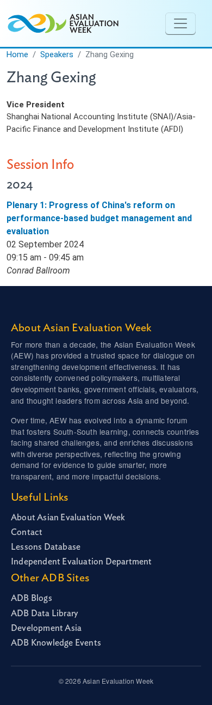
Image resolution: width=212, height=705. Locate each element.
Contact (26, 532)
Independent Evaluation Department (81, 561)
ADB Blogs (31, 598)
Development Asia (46, 628)
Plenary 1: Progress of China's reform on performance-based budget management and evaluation (99, 218)
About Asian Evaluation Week (68, 517)
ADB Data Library (44, 613)
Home (17, 54)
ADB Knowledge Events (56, 643)
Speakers (56, 54)
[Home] (62, 23)
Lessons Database (45, 547)
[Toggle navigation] (180, 23)
